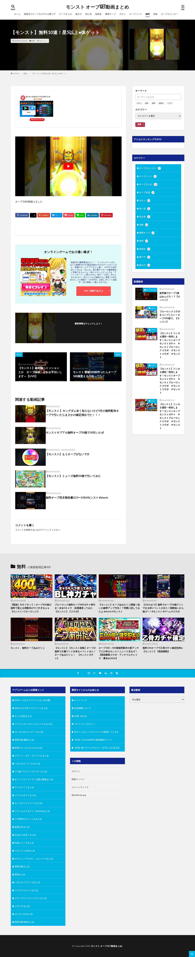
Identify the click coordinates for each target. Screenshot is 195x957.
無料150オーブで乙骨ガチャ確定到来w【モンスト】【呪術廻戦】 (163, 649)
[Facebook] (22, 215)
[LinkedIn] (92, 215)
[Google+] (43, 215)
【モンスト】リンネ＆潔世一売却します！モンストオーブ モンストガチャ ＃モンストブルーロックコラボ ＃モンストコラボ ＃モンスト (170, 345)
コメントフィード (80, 787)
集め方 (78, 14)
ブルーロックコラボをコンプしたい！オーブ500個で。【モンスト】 (170, 316)
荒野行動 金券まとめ (24, 922)
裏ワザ (144, 257)
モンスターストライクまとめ (28, 803)
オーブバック (135, 14)
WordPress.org (79, 795)
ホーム (17, 14)
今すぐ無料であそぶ (93, 290)
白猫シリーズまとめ (24, 842)
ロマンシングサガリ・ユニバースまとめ (34, 858)
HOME (16, 73)
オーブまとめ (65, 14)
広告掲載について (82, 708)
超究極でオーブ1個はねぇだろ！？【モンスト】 (170, 296)
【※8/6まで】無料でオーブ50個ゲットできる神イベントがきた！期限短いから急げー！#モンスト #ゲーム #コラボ (163, 608)
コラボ (169, 103)
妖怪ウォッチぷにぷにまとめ (28, 747)
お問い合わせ (80, 716)
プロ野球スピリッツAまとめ (28, 819)
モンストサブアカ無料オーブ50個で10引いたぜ (75, 432)
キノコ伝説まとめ (23, 716)
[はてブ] (56, 215)
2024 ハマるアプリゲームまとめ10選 (32, 700)
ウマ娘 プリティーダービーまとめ (31, 771)
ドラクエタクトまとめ (25, 795)
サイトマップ (80, 700)
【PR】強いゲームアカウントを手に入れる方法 (96, 747)
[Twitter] (33, 215)
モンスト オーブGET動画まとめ (97, 7)
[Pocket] (68, 215)
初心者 (88, 14)
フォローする (88, 327)
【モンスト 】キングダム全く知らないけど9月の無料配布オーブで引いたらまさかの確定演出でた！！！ (82, 412)
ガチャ (122, 14)
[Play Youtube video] (68, 166)
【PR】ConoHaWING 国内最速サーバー (93, 739)
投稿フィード (78, 779)
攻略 (155, 14)
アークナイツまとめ (24, 787)
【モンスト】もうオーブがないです (68, 454)
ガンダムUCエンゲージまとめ (29, 732)
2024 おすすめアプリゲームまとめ (31, 708)
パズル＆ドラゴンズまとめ (27, 882)
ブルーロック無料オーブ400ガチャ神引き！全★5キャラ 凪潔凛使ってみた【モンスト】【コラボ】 (75, 608)
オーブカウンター (169, 14)
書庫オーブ (110, 14)
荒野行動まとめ (22, 866)
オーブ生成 (146, 192)
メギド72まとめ (22, 906)
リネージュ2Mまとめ (25, 850)
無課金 (98, 14)
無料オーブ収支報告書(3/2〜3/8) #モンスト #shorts (77, 497)
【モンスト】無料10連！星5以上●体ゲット (49, 73)
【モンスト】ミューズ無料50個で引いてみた (73, 476)
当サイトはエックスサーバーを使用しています (96, 732)
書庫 (153, 103)
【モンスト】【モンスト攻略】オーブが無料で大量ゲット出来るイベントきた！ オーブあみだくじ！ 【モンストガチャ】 (75, 653)
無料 (147, 14)
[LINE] (80, 215)
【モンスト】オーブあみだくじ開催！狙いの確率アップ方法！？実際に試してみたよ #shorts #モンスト (119, 608)
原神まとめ (20, 874)
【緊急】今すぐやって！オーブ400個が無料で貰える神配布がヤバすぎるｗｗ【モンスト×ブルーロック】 (31, 608)
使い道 (144, 208)
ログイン (43, 529)
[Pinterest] (106, 215)
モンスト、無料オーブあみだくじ (28, 647)
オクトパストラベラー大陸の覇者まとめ (34, 779)
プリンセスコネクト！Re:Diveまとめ (32, 811)
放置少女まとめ (22, 827)
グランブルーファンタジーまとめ (31, 898)
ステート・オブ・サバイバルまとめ (32, 755)
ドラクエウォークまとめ (26, 890)
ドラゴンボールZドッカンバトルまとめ (33, 724)
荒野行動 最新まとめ (24, 739)
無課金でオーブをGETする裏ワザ (40, 14)
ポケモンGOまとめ (24, 914)
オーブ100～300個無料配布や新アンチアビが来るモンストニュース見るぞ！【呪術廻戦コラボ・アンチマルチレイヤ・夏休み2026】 (119, 653)
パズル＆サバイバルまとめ (27, 763)
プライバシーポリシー (84, 724)
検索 (139, 124)
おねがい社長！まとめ (25, 834)
